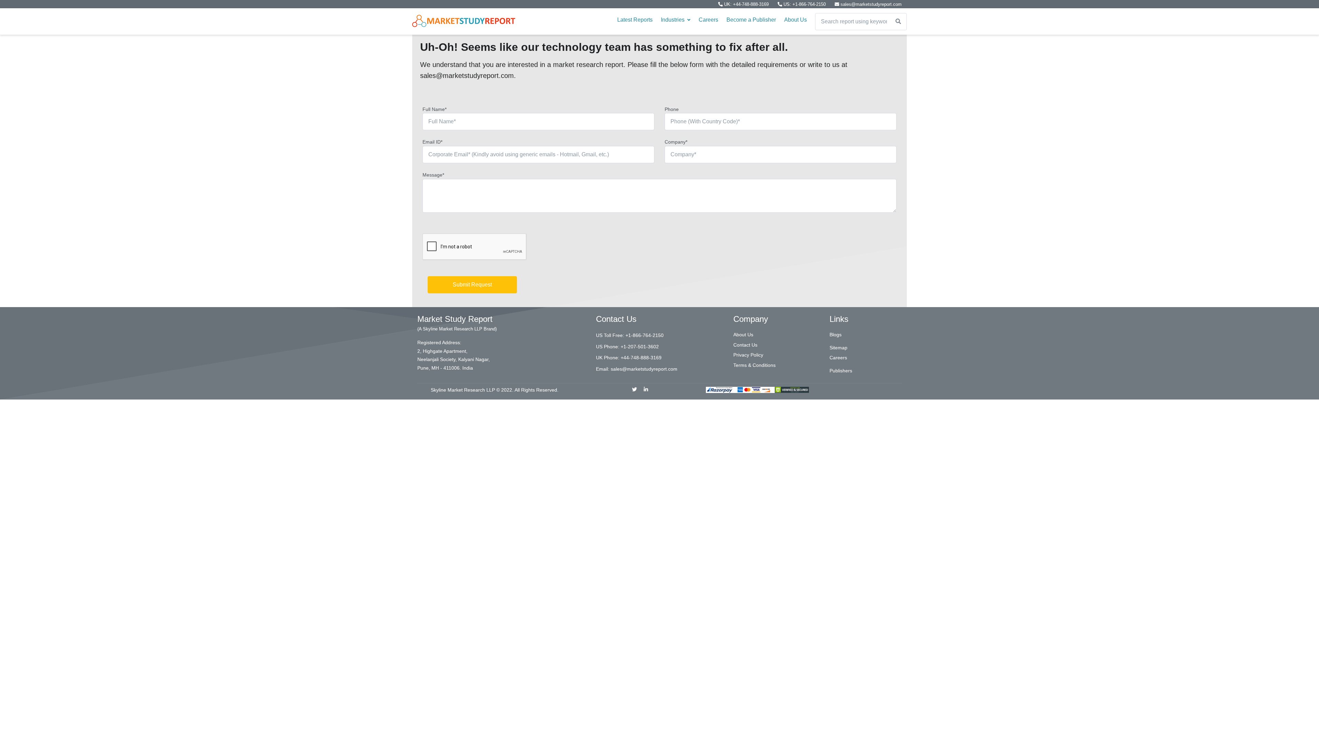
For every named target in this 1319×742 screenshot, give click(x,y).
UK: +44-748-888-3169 (746, 4)
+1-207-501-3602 (640, 346)
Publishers (841, 370)
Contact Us (745, 345)
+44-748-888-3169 (641, 357)
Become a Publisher (751, 20)
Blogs (836, 334)
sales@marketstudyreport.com (870, 4)
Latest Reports (635, 20)
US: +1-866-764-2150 (804, 4)
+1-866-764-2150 (644, 335)
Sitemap (838, 347)
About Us (795, 20)
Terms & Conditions (754, 365)
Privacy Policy (748, 355)
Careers (708, 20)
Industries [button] (673, 20)
